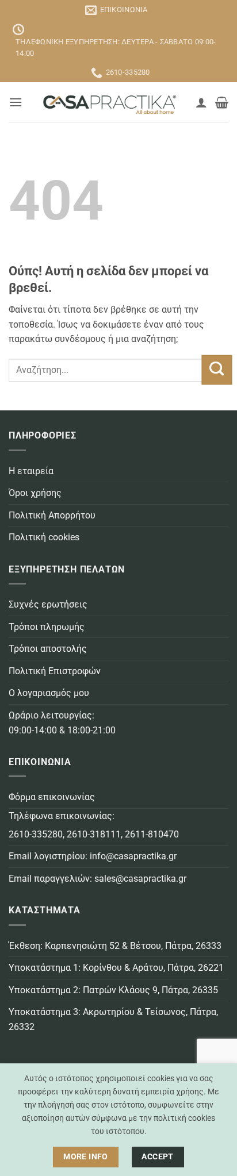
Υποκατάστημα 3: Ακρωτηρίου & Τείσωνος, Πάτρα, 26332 (113, 1019)
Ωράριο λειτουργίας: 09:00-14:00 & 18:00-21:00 (62, 723)
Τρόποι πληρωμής (47, 626)
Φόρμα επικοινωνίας (52, 796)
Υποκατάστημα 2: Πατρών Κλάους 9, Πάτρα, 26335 (113, 990)
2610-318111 (94, 834)
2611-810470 (152, 834)
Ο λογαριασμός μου (49, 692)
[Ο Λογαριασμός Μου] (201, 102)
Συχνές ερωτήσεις (48, 604)
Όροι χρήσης (35, 492)
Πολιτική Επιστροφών (55, 671)
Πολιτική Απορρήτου (52, 515)
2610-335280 (36, 834)
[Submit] (216, 370)
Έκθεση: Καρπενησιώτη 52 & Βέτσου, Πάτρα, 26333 (115, 945)
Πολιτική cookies (44, 537)
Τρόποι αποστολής (48, 648)
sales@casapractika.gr (140, 878)
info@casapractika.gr (133, 856)
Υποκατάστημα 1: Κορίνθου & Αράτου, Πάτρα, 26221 (116, 967)
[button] (15, 102)
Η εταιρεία (31, 471)
